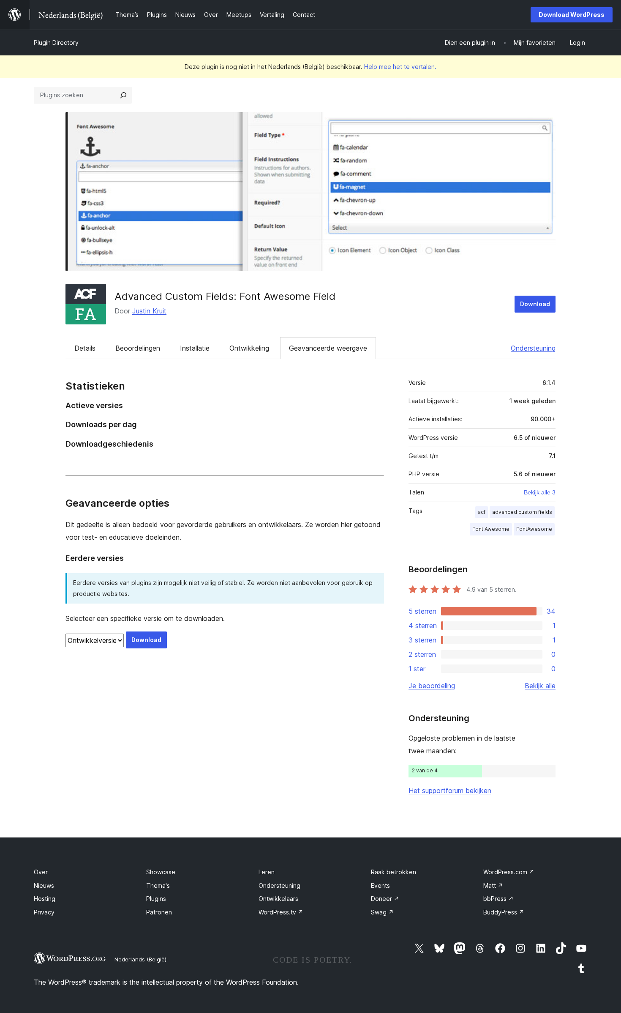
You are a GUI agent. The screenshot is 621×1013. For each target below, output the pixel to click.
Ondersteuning (533, 348)
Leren (267, 872)
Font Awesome (490, 529)
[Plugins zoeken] (123, 95)
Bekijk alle (540, 685)
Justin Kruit (149, 311)
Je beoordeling (432, 685)
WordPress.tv (281, 912)
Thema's (158, 885)
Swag (382, 912)
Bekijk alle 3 (540, 492)
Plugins (156, 898)
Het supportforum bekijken (450, 790)
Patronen (159, 912)
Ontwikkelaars (278, 898)
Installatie (195, 348)
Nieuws (44, 885)
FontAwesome (534, 529)
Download (535, 303)
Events (380, 885)
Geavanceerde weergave (328, 348)
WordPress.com (508, 872)
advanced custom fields (522, 512)
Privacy (44, 912)
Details (84, 348)
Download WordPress (572, 14)
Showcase (160, 872)
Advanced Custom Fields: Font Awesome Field (224, 296)
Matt (493, 885)
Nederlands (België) (140, 959)
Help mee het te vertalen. (400, 66)
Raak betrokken (393, 872)
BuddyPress (503, 912)
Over (41, 872)
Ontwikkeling (249, 348)
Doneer (385, 898)
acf (481, 512)
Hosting (44, 898)
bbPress (498, 898)
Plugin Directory (56, 42)
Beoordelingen (137, 348)
